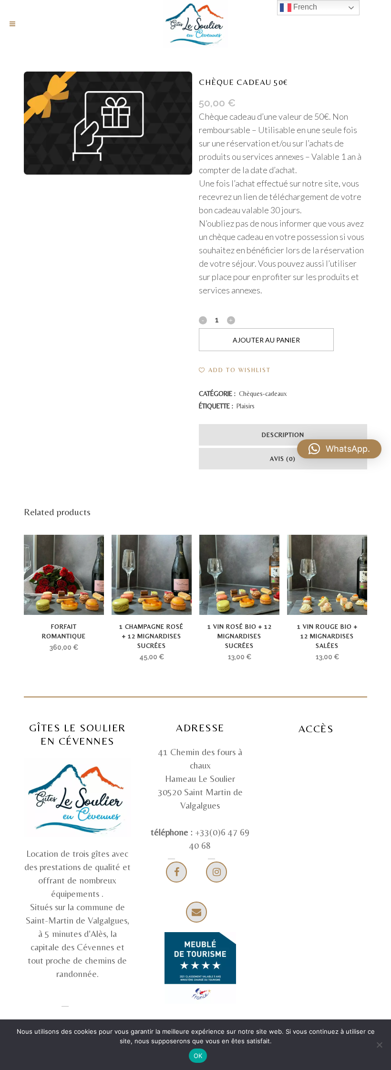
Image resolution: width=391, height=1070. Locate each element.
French (304, 7)
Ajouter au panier (266, 340)
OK (198, 1056)
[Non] (379, 1044)
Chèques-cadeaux (263, 393)
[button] (235, 370)
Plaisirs (246, 406)
